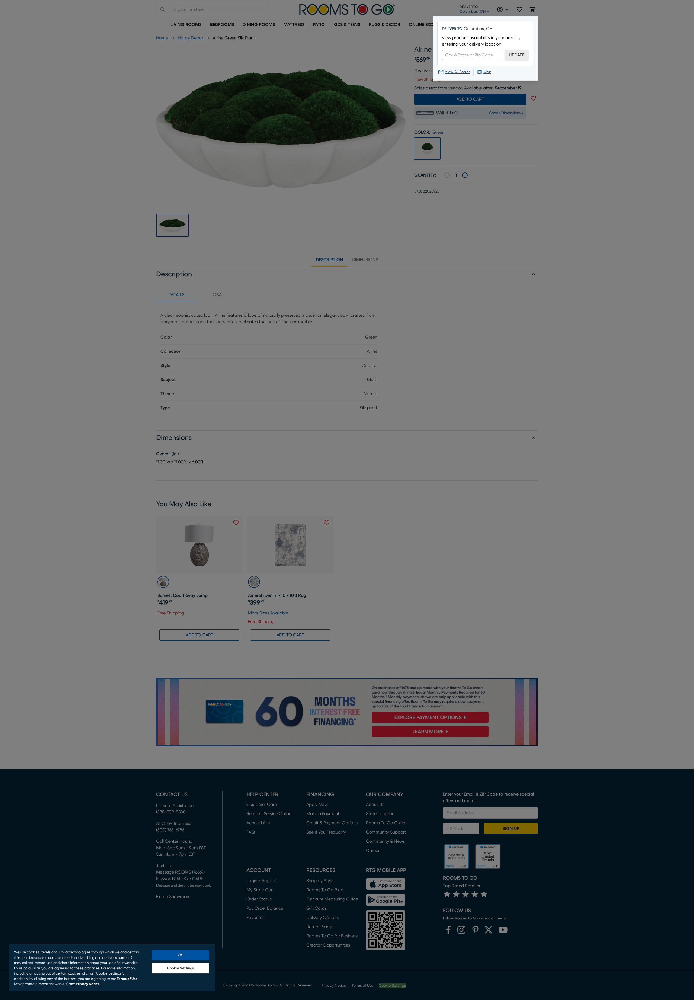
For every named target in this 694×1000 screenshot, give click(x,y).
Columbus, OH (478, 29)
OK (180, 955)
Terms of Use (127, 979)
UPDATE (516, 55)
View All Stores (457, 72)
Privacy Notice (88, 984)
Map (487, 72)
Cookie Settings (180, 968)
